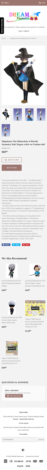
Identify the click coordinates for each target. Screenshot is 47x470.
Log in (20, 31)
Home (4, 38)
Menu (7, 3)
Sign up (26, 31)
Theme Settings (33, 416)
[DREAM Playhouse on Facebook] (23, 450)
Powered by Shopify (32, 456)
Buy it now (12, 168)
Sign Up (41, 439)
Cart (43, 3)
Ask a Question (15, 396)
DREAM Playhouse (18, 456)
